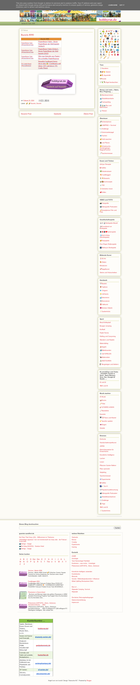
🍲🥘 (110, 33)
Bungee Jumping (105, 326)
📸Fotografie (104, 203)
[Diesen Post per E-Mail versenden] (40, 100)
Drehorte (103, 439)
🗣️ (112, 47)
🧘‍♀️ (118, 52)
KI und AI (103, 382)
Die (38, 559)
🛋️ (117, 49)
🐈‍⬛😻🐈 (111, 42)
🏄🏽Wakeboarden (105, 350)
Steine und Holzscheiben (108, 272)
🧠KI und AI (104, 386)
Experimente (76, 544)
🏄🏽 (115, 39)
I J (57, 559)
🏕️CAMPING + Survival (108, 125)
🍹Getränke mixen (106, 189)
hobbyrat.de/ (43, 629)
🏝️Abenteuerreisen (106, 95)
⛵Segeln (103, 347)
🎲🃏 (113, 36)
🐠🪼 (116, 42)
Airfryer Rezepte (105, 164)
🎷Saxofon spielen (106, 421)
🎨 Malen (103, 262)
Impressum (75, 602)
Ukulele (102, 428)
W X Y (62, 562)
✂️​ (111, 31)
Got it (122, 5)
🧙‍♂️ (101, 55)
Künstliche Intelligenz (107, 455)
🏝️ (101, 42)
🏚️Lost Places (105, 143)
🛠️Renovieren (105, 301)
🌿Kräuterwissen (105, 171)
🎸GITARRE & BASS (107, 407)
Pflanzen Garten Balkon (108, 465)
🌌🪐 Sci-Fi (104, 486)
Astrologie (75, 558)
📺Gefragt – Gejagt (25, 544)
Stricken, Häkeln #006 (35, 570)
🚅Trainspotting (105, 102)
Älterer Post (88, 114)
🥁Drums (103, 400)
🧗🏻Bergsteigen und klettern (109, 364)
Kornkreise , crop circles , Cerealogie (83, 563)
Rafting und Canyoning (108, 336)
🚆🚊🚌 (105, 50)
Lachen (102, 458)
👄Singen (103, 424)
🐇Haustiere (104, 68)
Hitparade (75, 592)
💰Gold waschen (105, 139)
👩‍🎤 (106, 44)
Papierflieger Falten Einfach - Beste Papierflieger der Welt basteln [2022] (48, 51)
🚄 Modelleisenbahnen (108, 497)
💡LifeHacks (104, 294)
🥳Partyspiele (104, 240)
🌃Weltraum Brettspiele (108, 247)
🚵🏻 (111, 50)
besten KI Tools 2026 (28, 23)
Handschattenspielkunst (108, 442)
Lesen (102, 462)
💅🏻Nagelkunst (104, 269)
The (48, 562)
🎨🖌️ (107, 36)
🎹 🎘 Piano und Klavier (108, 418)
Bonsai (74, 539)
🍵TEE (102, 185)
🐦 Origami (104, 290)
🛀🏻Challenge (104, 129)
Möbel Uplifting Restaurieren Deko (82, 581)
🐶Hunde (103, 79)
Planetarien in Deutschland (36, 592)
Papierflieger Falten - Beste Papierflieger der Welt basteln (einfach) (48, 44)
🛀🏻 (114, 50)
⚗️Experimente (105, 479)
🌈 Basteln (32, 103)
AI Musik (103, 397)
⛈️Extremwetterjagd (107, 132)
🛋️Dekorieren (104, 297)
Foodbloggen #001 (34, 581)
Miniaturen (103, 265)
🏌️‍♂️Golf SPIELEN (105, 354)
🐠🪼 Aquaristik (105, 75)
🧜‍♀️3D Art (103, 258)
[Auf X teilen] (44, 100)
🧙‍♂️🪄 (105, 55)
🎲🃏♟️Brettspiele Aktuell (109, 223)
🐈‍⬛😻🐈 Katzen (105, 72)
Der (34, 559)
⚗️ (100, 31)
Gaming (74, 547)
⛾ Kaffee (103, 168)
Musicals (74, 576)
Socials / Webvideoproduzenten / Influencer (85, 579)
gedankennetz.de (43, 645)
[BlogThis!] (42, 100)
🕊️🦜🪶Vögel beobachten (109, 82)
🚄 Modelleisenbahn (107, 98)
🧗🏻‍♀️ (115, 52)
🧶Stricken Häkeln (106, 308)
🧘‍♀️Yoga (102, 504)
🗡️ (109, 47)
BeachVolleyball (105, 322)
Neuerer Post (26, 114)
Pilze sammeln (105, 469)
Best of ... (75, 587)
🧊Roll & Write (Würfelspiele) (105, 236)
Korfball (102, 329)
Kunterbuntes (76, 574)
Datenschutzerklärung (79, 600)
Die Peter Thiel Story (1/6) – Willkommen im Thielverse (36, 537)
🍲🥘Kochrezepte (106, 182)
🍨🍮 (105, 33)
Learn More (112, 5)
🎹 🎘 (109, 39)
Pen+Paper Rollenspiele (108, 244)
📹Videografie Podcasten (108, 207)
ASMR (74, 556)
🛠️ (101, 52)
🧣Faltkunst (104, 304)
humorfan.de (43, 655)
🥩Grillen (103, 192)
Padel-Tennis (104, 333)
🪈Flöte (102, 404)
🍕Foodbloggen (105, 175)
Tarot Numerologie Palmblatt (81, 561)
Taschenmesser (105, 476)
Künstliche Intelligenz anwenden (82, 571)
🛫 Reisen (103, 111)
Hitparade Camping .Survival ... (82, 589)
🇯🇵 (114, 31)
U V (53, 562)
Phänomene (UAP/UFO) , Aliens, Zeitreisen (85, 566)
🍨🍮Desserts (105, 178)
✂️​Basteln (103, 283)
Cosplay (74, 542)
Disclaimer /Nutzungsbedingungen (82, 597)
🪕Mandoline (104, 411)
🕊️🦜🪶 (103, 47)
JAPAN (102, 446)
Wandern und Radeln (107, 340)
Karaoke (103, 414)
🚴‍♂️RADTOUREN (105, 361)
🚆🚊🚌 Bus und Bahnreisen (105, 106)
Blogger (89, 680)
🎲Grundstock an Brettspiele (106, 227)
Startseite (57, 114)
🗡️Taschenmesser (106, 153)
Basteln (39, 103)
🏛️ (118, 39)
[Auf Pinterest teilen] (48, 100)
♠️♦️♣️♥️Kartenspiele (108, 232)
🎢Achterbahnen (105, 122)
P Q (32, 562)
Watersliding (104, 343)
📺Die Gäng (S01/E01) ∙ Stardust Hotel (31, 546)
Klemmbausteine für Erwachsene (107, 450)
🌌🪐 (117, 31)
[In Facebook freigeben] (46, 100)
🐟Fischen (103, 136)
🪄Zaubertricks (105, 311)
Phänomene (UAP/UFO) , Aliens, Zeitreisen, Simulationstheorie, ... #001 (42, 604)
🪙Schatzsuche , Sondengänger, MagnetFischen (105, 148)
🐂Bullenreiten (105, 357)
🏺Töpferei (103, 287)
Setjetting (103, 472)
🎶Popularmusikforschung (109, 490)
